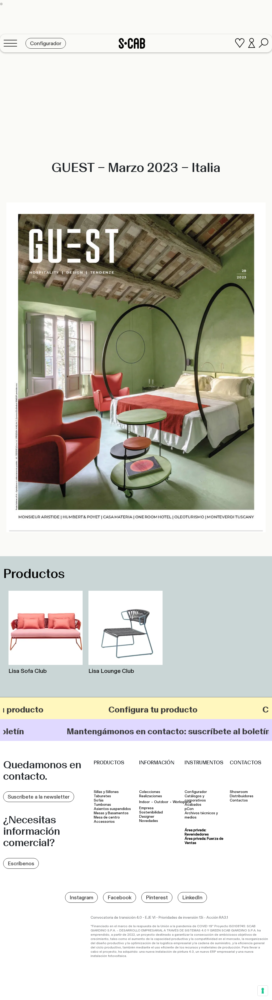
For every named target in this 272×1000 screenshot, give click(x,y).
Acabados (193, 805)
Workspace (182, 802)
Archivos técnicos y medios (201, 815)
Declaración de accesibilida (245, 990)
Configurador (196, 792)
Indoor (144, 802)
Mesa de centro (107, 817)
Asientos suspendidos (113, 809)
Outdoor (161, 802)
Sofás (99, 800)
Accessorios (104, 822)
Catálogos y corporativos (195, 798)
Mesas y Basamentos (112, 813)
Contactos (239, 800)
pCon (189, 809)
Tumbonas (103, 805)
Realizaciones (150, 796)
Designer (146, 817)
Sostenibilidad (151, 812)
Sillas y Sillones (106, 792)
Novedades (148, 821)
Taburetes (103, 796)
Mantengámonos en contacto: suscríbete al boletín (110, 731)
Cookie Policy (208, 990)
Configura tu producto (106, 709)
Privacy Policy (181, 990)
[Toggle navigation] (12, 43)
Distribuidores (241, 796)
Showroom (239, 792)
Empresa (146, 808)
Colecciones (149, 792)
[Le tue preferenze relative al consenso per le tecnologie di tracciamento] (263, 991)
